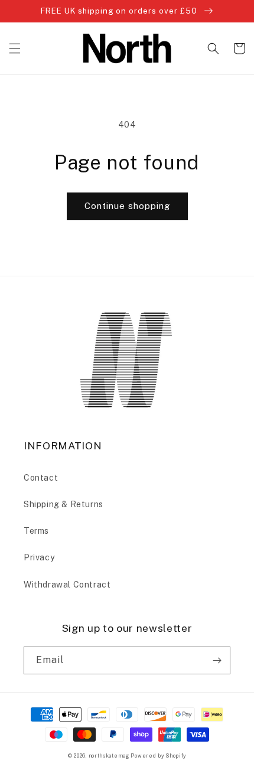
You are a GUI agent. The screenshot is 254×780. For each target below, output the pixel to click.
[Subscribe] (217, 660)
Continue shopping (127, 206)
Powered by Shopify (158, 756)
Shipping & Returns (63, 504)
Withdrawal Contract (67, 584)
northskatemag (109, 756)
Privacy (39, 557)
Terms (36, 531)
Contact (41, 477)
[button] (15, 48)
